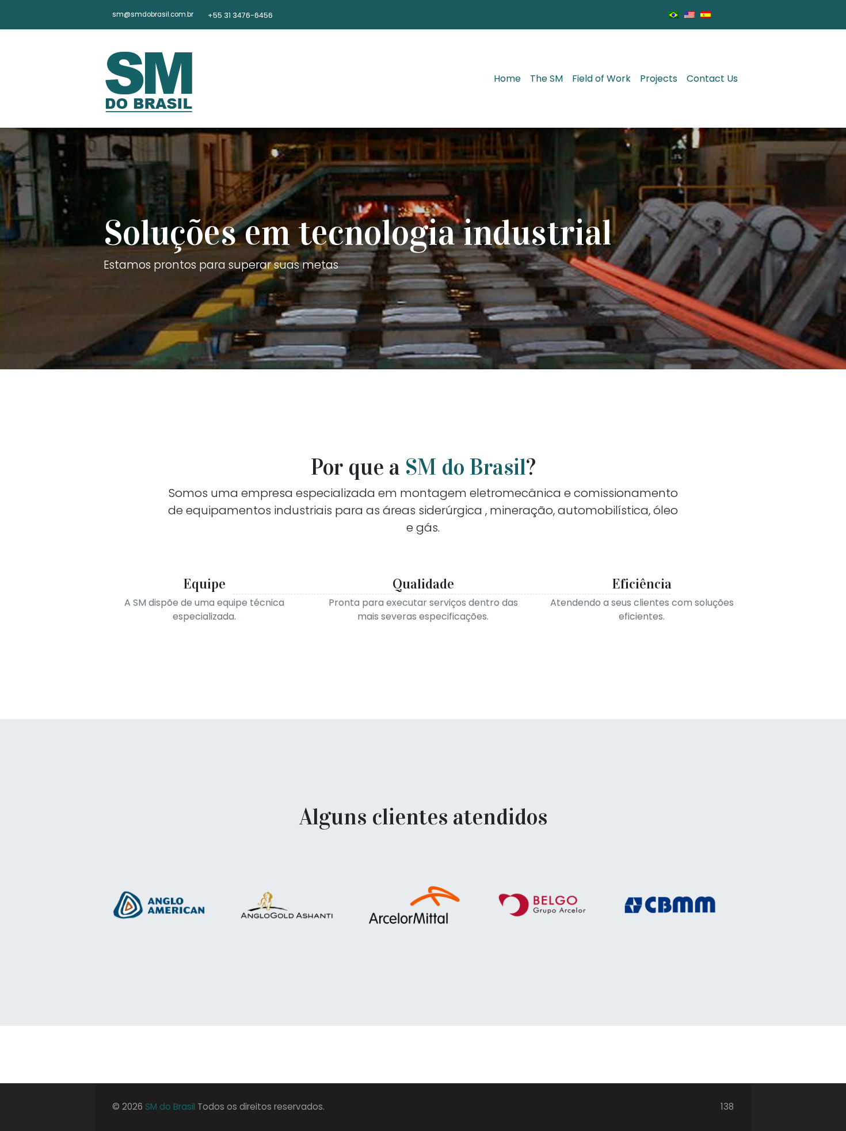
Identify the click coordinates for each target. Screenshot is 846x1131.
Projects (658, 78)
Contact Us (712, 78)
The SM (546, 78)
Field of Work (601, 78)
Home (507, 78)
